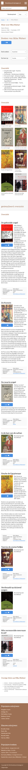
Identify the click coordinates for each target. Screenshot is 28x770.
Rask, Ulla (4, 731)
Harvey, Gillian (5, 737)
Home (3, 19)
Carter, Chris (5, 752)
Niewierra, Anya (5, 750)
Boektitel (14, 51)
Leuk (6, 245)
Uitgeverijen (4, 767)
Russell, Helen (5, 735)
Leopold (15, 665)
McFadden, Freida (6, 714)
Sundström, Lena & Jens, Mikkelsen (11, 757)
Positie (14, 58)
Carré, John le (5, 748)
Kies (20, 14)
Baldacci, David (5, 716)
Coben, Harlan (5, 718)
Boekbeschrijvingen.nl (13, 3)
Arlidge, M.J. (4, 712)
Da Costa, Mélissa (6, 754)
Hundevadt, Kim (5, 733)
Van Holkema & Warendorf (19, 294)
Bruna (14, 424)
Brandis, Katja (5, 729)
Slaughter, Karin (5, 709)
